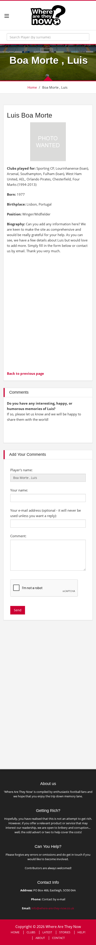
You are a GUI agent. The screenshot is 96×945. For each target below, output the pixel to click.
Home (32, 87)
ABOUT (40, 938)
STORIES (64, 932)
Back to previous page (25, 373)
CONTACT (58, 938)
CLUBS (31, 932)
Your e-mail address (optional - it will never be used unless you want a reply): (45, 513)
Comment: (18, 536)
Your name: (19, 490)
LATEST (47, 932)
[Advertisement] (48, 311)
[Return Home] (48, 15)
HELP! (81, 932)
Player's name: (21, 470)
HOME (15, 932)
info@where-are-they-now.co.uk (52, 908)
